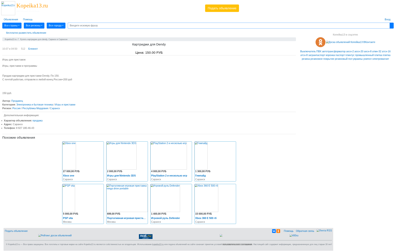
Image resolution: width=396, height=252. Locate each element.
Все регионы (33, 25)
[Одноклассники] (278, 231)
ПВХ (318, 51)
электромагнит (380, 59)
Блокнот (33, 48)
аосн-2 (350, 51)
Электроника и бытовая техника (34, 104)
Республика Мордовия (35, 108)
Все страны (11, 25)
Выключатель (308, 51)
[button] (25, 33)
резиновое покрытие (322, 59)
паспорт (340, 55)
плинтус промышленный (359, 55)
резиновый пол (343, 59)
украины (358, 59)
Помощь (288, 231)
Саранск (55, 108)
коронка (330, 55)
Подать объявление (222, 8)
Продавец (17, 101)
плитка (378, 55)
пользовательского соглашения (237, 244)
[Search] (392, 26)
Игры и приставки (65, 104)
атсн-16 (386, 51)
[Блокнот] (379, 17)
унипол (367, 59)
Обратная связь (305, 231)
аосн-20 (358, 51)
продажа (37, 120)
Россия (16, 108)
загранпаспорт (316, 55)
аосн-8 (368, 51)
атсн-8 (304, 55)
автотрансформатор (334, 51)
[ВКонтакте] (274, 231)
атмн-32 (376, 51)
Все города (55, 25)
